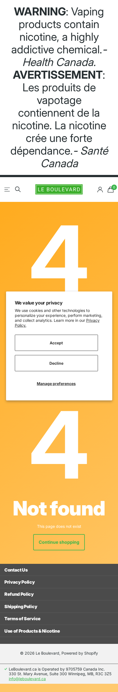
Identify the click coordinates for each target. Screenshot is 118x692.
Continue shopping (59, 542)
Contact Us (16, 570)
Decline (56, 363)
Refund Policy (19, 594)
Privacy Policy (19, 582)
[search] (18, 189)
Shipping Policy (20, 606)
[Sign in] (100, 189)
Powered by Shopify (79, 653)
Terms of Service (22, 618)
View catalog (7, 189)
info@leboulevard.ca (27, 678)
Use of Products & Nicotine (32, 631)
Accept (56, 342)
